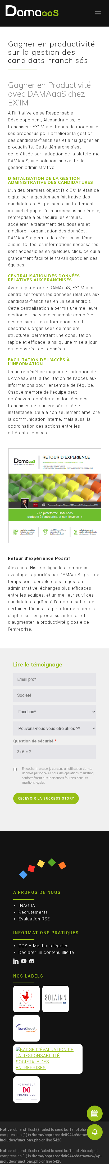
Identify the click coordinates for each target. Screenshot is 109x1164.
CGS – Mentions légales (44, 945)
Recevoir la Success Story (46, 798)
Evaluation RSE (34, 918)
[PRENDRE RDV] (94, 1113)
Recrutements (33, 912)
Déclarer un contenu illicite (46, 952)
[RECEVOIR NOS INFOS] (94, 1132)
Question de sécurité (33, 741)
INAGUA (27, 905)
